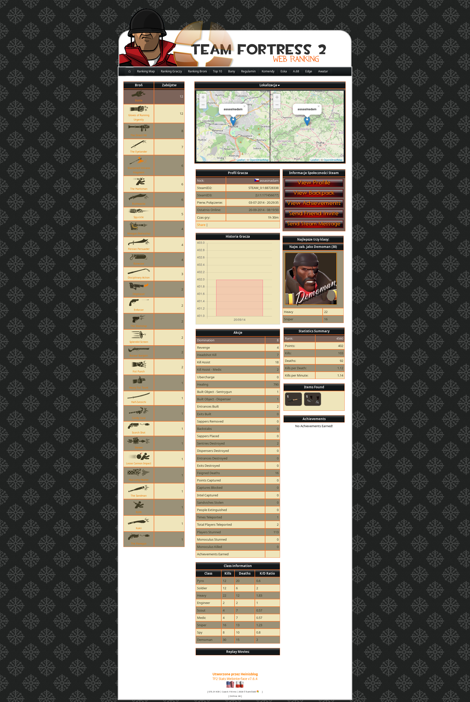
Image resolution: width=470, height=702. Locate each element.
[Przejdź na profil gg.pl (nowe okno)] (258, 691)
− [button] (203, 105)
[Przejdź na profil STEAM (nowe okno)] (260, 691)
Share (201, 225)
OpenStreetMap (259, 160)
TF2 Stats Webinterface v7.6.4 (235, 679)
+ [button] (203, 97)
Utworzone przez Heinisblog (235, 674)
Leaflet (241, 160)
